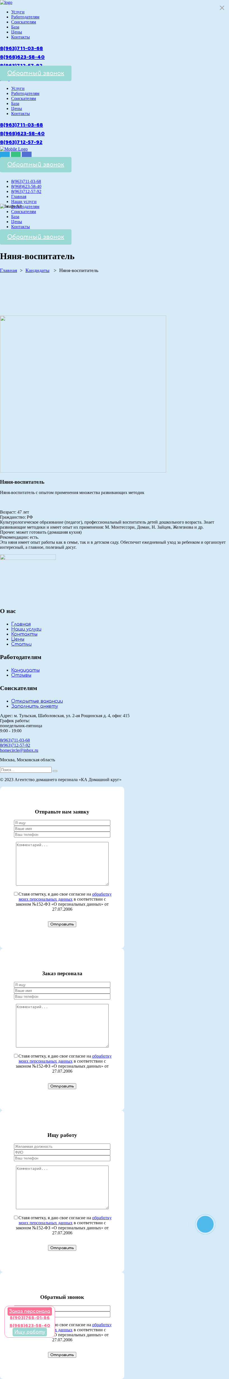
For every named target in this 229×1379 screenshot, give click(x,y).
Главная (8, 270)
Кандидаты (37, 270)
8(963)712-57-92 (21, 142)
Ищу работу (29, 1332)
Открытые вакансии (37, 701)
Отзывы (21, 675)
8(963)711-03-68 (21, 48)
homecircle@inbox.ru (19, 750)
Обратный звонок (35, 73)
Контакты (24, 634)
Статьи (21, 644)
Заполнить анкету (34, 706)
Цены (17, 639)
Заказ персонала (29, 1311)
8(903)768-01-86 (30, 1318)
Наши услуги (26, 629)
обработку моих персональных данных (65, 896)
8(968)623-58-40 (22, 57)
